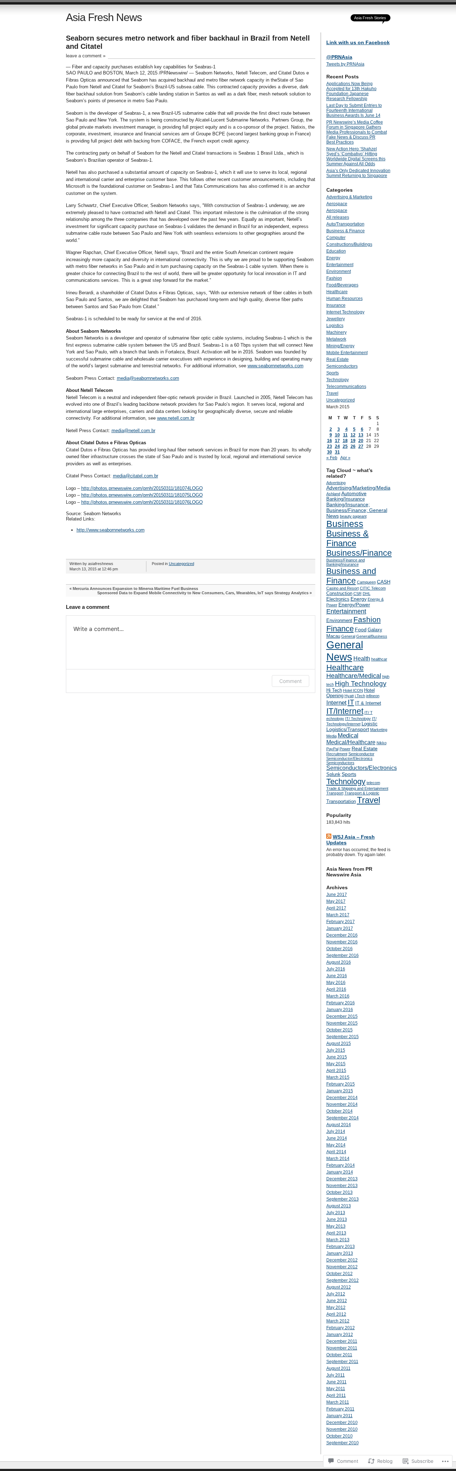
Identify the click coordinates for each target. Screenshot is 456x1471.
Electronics (337, 599)
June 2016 (336, 975)
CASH (383, 582)
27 (360, 446)
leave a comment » (85, 55)
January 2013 (339, 1253)
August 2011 (338, 1368)
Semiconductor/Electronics (349, 758)
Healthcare (337, 291)
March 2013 (337, 1239)
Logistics (334, 325)
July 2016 (335, 969)
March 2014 (337, 1158)
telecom (373, 783)
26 (353, 446)
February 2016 (340, 1002)
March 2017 (337, 914)
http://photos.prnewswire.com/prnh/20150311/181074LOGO (142, 488)
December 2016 (342, 935)
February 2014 (340, 1165)
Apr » (345, 457)
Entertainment (339, 264)
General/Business (371, 636)
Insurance (336, 305)
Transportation (341, 801)
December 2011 (341, 1341)
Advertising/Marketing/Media (358, 488)
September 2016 (342, 955)
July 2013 (335, 1212)
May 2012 (336, 1307)
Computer (336, 237)
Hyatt (349, 696)
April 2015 (336, 1070)
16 (329, 440)
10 (337, 435)
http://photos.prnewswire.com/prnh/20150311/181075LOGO (142, 495)
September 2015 (342, 1036)
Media (331, 736)
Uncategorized (181, 563)
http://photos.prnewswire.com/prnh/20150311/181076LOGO (142, 502)
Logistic (370, 723)
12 (353, 435)
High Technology (361, 683)
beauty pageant (353, 516)
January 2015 (339, 1090)
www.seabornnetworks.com (276, 365)
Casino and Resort (342, 588)
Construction (339, 593)
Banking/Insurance (345, 499)
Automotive (354, 493)
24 (337, 446)
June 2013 (336, 1219)
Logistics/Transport (347, 729)
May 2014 (336, 1145)
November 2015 (342, 1023)
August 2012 (338, 1287)
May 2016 (336, 982)
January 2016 (339, 1009)
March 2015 (337, 1077)
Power (345, 749)
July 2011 (335, 1375)
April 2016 (336, 989)
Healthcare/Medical (353, 675)
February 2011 (340, 1409)
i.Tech (360, 696)
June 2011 (336, 1381)
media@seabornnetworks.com (148, 378)
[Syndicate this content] (328, 837)
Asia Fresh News (104, 17)
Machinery (336, 332)
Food (361, 629)
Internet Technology (345, 312)
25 (345, 446)
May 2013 (336, 1226)
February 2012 (340, 1327)
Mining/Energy (340, 345)
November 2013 (342, 1185)
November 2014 (342, 1104)
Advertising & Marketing (349, 197)
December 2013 (342, 1178)
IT (351, 702)
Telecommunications (346, 386)
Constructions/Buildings (349, 244)
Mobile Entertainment (347, 352)
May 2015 (336, 1063)
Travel (332, 393)
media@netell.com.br (133, 430)
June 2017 (336, 894)
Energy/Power (354, 604)
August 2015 (338, 1043)
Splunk (333, 774)
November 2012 (342, 1266)
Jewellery (335, 318)
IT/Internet (344, 711)
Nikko (382, 743)
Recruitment (336, 754)
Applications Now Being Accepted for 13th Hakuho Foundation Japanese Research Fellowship (351, 91)
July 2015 (335, 1050)
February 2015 (340, 1084)
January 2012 (339, 1334)
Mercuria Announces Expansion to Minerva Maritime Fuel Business (135, 588)
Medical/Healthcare (350, 742)
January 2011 (339, 1415)
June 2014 (336, 1138)
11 (345, 435)
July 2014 (335, 1131)
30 (329, 452)
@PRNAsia (339, 57)
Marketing (378, 729)
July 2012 (335, 1293)
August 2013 (338, 1205)
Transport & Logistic (361, 793)
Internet (336, 702)
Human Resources (344, 298)
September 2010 (342, 1442)
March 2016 (337, 996)
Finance (340, 628)
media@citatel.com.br (135, 475)
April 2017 (336, 908)
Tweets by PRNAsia (345, 64)
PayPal (332, 749)
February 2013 (340, 1246)
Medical (348, 735)
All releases (337, 217)
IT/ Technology (358, 718)
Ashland (333, 494)
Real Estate (337, 359)
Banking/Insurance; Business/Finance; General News (356, 510)
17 (337, 440)
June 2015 (336, 1057)
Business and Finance (351, 575)
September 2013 (342, 1199)
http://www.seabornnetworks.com (111, 530)
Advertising (336, 483)
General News (344, 651)
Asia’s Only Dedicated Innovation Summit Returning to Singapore (358, 173)
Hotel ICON (353, 690)
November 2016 (342, 941)
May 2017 (336, 901)
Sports (332, 373)
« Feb (331, 457)
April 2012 (336, 1314)
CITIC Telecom (373, 588)
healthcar (379, 659)
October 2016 (339, 948)
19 (353, 440)
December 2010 (342, 1422)
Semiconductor (361, 754)
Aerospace (336, 203)
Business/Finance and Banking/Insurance (345, 562)
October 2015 (339, 1029)
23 (329, 446)
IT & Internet (368, 703)
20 (360, 440)
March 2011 (337, 1402)
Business (344, 524)
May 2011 (335, 1388)
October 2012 (339, 1273)
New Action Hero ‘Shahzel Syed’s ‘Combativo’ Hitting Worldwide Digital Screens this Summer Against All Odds (355, 156)
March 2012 (337, 1321)
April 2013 (336, 1233)
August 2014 (338, 1124)
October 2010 (339, 1436)
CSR (357, 593)
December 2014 (342, 1097)
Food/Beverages (342, 285)
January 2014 (339, 1172)
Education (336, 251)
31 (337, 452)
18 (345, 440)
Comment (290, 681)
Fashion (334, 278)
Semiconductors (342, 366)
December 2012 (342, 1260)
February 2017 (340, 921)
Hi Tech (334, 690)
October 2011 (339, 1354)
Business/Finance (359, 553)
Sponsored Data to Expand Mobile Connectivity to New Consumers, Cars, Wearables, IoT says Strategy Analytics (203, 593)
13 (360, 435)
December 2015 (342, 1016)
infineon (372, 696)
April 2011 (336, 1395)
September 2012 (342, 1280)
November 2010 (342, 1429)
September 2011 (342, 1361)
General (348, 636)
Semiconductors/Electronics (361, 768)
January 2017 (339, 928)
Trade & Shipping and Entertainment (357, 788)
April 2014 (336, 1151)
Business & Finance (345, 230)
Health (361, 659)
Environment (338, 271)
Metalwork (336, 339)
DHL (366, 593)
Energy (333, 257)
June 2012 (336, 1300)
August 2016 (338, 962)
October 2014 (339, 1111)
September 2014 (342, 1117)
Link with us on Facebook (358, 42)
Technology (337, 379)
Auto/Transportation (345, 224)
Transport (334, 793)
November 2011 (341, 1348)
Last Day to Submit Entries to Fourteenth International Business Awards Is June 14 (354, 110)
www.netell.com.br (176, 418)
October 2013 (339, 1192)
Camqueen (366, 582)
